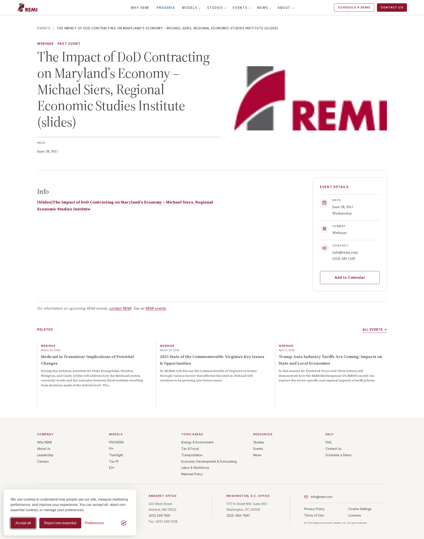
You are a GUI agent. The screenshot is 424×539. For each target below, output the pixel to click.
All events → (375, 329)
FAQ (328, 442)
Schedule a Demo (354, 7)
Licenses (354, 515)
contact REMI (120, 308)
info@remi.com (345, 252)
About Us (43, 448)
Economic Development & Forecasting (209, 461)
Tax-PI (114, 461)
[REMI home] (27, 7)
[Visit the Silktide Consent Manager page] (123, 523)
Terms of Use (314, 515)
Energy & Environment (197, 442)
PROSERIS (166, 7)
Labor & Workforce (195, 467)
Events (240, 7)
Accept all (23, 523)
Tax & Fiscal (190, 448)
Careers (43, 461)
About (284, 7)
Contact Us (392, 7)
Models (189, 7)
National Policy (192, 474)
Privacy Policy (314, 509)
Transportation (192, 455)
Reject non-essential (60, 523)
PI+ (111, 448)
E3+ (112, 467)
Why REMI (140, 7)
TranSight (116, 455)
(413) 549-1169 (343, 258)
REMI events (155, 308)
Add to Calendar (350, 277)
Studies (215, 7)
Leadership (45, 455)
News (262, 7)
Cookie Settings (359, 509)
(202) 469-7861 (238, 515)
